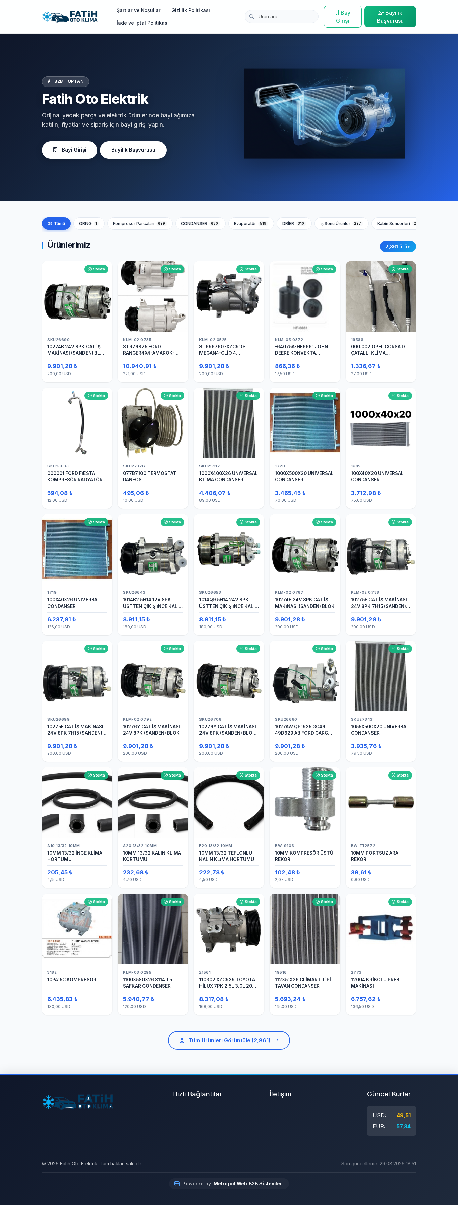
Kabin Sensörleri (399, 223)
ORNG (88, 223)
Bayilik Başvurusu (390, 16)
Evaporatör (250, 223)
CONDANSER (199, 223)
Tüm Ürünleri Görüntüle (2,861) (230, 1040)
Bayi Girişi (344, 16)
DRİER (293, 223)
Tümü (59, 223)
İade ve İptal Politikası (143, 23)
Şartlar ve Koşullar (139, 10)
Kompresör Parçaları (139, 223)
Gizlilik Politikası (190, 10)
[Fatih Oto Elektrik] (70, 16)
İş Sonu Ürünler (340, 223)
